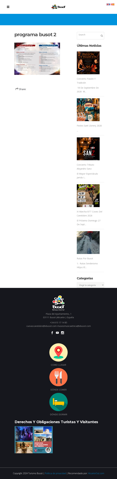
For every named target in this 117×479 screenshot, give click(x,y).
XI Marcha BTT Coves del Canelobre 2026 (89, 213)
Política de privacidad (55, 473)
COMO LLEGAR (58, 364)
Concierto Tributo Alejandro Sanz (85, 166)
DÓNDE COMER (58, 389)
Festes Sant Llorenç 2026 (89, 125)
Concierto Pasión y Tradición (86, 80)
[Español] (113, 4)
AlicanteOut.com (96, 473)
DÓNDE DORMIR (58, 414)
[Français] (110, 4)
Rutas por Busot (85, 258)
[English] (107, 4)
